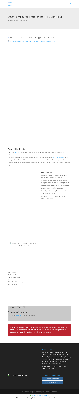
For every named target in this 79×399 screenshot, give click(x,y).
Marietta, (55, 359)
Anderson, (45, 352)
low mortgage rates (58, 157)
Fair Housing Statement (31, 398)
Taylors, (53, 366)
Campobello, (63, 352)
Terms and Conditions (46, 398)
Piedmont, (55, 361)
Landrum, (62, 357)
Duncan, (44, 354)
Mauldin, (61, 359)
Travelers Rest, (61, 366)
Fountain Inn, (57, 354)
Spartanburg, (46, 366)
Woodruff (51, 368)
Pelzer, (44, 361)
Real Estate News (20, 375)
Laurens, (68, 357)
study (17, 152)
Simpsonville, (58, 364)
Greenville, (45, 357)
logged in (19, 315)
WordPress (53, 392)
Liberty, (44, 359)
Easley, (50, 354)
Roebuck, (51, 364)
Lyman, (49, 359)
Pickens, (49, 361)
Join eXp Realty (12, 284)
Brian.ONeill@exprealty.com (17, 282)
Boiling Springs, (54, 352)
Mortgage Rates (55, 382)
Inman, (56, 357)
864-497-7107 (12, 279)
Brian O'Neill (14, 20)
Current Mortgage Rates (52, 378)
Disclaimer (19, 398)
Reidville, (45, 364)
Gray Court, (65, 354)
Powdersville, (63, 361)
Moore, (67, 359)
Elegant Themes (35, 392)
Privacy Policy (58, 398)
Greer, (51, 357)
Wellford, (45, 368)
